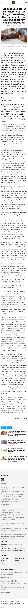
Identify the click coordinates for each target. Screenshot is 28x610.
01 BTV (8, 25)
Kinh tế (2, 562)
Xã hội (16, 566)
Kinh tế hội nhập (4, 564)
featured (6, 423)
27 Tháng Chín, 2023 (17, 25)
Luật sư (2, 566)
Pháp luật (17, 560)
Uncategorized (18, 564)
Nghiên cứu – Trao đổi (19, 558)
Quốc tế (16, 562)
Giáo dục (3, 560)
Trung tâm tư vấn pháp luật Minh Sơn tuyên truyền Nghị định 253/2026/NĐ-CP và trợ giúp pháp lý (17, 442)
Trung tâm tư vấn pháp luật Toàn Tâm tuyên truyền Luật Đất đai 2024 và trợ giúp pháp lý (17, 450)
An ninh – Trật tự (4, 558)
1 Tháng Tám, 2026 (11, 437)
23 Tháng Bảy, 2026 (11, 445)
